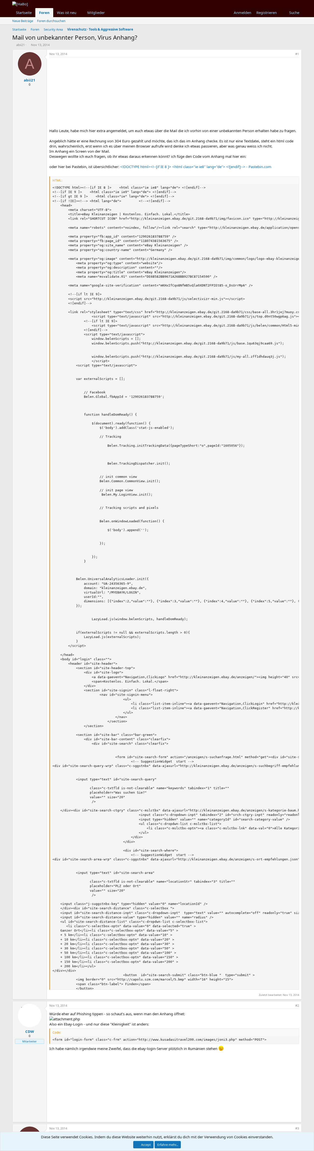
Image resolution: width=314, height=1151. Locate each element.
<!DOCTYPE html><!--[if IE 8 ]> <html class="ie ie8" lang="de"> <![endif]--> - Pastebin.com (195, 166)
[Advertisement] (174, 94)
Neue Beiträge (22, 21)
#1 (297, 54)
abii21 (20, 45)
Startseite (24, 12)
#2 (297, 1005)
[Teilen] (290, 54)
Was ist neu (66, 12)
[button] (80, 12)
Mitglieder (96, 12)
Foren (44, 12)
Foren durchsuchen (51, 21)
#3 (297, 1128)
